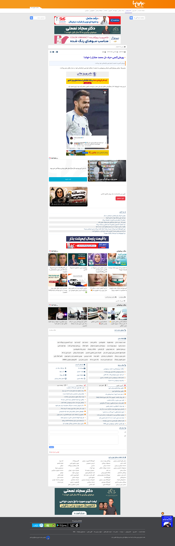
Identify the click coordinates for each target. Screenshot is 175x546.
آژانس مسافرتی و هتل (73, 485)
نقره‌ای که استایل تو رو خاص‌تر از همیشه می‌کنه (113, 220)
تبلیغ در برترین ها (98, 532)
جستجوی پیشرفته (81, 532)
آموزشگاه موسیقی (106, 482)
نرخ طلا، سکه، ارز (60, 368)
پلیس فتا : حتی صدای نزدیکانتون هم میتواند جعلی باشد (111, 222)
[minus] (53, 52)
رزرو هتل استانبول (120, 349)
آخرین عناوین (119, 385)
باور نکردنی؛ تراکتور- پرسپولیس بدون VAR (113, 424)
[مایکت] (37, 525)
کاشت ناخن (123, 463)
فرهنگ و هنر (99, 11)
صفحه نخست (141, 11)
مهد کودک (92, 468)
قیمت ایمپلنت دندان (120, 342)
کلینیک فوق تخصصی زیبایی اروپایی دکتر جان (114, 353)
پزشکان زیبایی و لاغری (120, 482)
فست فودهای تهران (90, 473)
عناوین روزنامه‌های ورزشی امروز (116, 388)
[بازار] (50, 525)
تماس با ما (115, 532)
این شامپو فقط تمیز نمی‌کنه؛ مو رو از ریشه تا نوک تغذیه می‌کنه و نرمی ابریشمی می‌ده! (104, 229)
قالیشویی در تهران (74, 482)
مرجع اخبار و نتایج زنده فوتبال (97, 346)
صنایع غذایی (92, 477)
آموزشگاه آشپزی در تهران (88, 461)
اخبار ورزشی (128, 11)
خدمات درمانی (106, 466)
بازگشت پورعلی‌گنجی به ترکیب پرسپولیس (114, 369)
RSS (74, 532)
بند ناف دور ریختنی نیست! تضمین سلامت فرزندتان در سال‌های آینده (108, 231)
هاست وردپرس (88, 356)
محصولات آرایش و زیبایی (120, 468)
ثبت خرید (68, 179)
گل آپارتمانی (101, 349)
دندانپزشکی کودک (121, 480)
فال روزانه (62, 375)
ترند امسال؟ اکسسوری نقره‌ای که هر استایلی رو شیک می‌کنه (110, 224)
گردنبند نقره (77, 342)
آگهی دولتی (89, 532)
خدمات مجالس (91, 482)
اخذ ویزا (61, 461)
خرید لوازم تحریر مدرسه (106, 360)
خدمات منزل (60, 477)
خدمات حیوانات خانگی (104, 468)
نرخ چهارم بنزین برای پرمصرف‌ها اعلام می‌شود (73, 421)
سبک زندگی (121, 11)
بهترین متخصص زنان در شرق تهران (73, 356)
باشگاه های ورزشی (105, 473)
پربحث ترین (60, 385)
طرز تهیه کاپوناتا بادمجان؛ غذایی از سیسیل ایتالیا (72, 418)
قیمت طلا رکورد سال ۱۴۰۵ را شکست (75, 388)
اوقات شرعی (80, 379)
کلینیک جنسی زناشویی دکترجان (93, 353)
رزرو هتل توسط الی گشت (74, 346)
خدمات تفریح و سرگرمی (57, 470)
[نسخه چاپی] (50, 52)
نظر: (125, 436)
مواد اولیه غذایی (62, 346)
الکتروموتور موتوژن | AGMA (70, 360)
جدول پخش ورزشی (59, 379)
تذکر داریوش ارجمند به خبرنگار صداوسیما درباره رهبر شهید (69, 406)
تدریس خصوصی (90, 463)
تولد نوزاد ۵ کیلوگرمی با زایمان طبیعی (115, 406)
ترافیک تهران (80, 375)
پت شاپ (108, 470)
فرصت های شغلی (107, 532)
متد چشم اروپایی (110, 349)
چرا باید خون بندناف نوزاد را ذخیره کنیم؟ (115, 218)
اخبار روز (135, 11)
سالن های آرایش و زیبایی (119, 461)
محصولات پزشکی (106, 463)
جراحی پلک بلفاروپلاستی (80, 349)
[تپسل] (50, 158)
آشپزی (110, 11)
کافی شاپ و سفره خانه (89, 475)
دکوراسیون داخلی (74, 475)
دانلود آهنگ (85, 346)
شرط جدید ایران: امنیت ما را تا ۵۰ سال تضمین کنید (111, 418)
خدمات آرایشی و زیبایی (120, 466)
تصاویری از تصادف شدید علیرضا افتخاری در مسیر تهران (70, 415)
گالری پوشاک (76, 461)
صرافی (61, 466)
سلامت (105, 11)
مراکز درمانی (123, 470)
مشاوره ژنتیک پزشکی (78, 353)
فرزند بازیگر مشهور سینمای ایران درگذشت (74, 397)
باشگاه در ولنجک (92, 349)
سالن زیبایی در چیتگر (120, 356)
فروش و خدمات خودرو (57, 480)
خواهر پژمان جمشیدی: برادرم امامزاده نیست (73, 394)
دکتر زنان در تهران (121, 475)
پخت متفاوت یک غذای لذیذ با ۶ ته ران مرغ (73, 391)
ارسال (51, 447)
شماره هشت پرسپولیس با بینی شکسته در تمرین (112, 378)
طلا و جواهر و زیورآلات (73, 466)
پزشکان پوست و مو (105, 461)
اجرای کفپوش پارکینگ (119, 360)
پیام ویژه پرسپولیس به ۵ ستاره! (116, 380)
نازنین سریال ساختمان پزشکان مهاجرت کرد (73, 424)
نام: (125, 432)
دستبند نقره (85, 342)
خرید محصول (120, 198)
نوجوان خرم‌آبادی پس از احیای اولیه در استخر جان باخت (110, 415)
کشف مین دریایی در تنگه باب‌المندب (115, 400)
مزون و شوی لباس (74, 463)
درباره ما (122, 532)
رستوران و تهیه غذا (90, 470)
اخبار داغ (101, 385)
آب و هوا (62, 372)
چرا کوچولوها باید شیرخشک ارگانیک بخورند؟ (114, 233)
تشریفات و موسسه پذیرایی (88, 480)
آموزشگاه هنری (106, 485)
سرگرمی (87, 11)
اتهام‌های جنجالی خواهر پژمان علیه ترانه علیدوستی (71, 412)
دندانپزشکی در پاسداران (107, 356)
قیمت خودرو (80, 372)
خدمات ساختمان (75, 480)
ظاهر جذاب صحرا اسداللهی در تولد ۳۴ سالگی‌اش (112, 403)
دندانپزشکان (123, 477)
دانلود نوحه (96, 356)
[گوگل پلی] (62, 525)
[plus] (57, 52)
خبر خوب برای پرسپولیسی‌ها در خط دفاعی (114, 375)
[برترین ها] (138, 4)
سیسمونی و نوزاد (59, 468)
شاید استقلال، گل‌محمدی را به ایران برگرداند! (113, 421)
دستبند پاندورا (122, 346)
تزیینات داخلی (75, 477)
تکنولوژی (92, 11)
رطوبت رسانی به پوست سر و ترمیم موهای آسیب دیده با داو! (110, 227)
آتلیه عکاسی (92, 485)
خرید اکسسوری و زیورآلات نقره (65, 342)
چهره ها (115, 11)
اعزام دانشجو (60, 463)
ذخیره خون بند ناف (66, 353)
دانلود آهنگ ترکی (58, 356)
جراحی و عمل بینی (83, 360)
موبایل (61, 473)
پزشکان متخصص (122, 473)
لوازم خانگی (60, 475)
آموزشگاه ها (107, 477)
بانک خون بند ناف (94, 360)
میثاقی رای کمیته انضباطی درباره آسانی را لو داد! (72, 400)
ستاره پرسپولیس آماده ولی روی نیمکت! (114, 372)
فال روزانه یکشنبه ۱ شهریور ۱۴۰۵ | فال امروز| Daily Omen (110, 397)
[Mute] (92, 180)
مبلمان (77, 468)
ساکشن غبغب (93, 342)
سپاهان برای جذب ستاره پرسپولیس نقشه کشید (72, 403)
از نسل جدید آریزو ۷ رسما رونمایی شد (114, 394)
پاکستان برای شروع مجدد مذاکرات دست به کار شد (112, 409)
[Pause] (90, 180)
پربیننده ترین (79, 385)
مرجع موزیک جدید (111, 346)
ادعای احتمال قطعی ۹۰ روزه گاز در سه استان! (113, 412)
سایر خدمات (60, 482)
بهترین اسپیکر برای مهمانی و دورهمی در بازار (114, 216)
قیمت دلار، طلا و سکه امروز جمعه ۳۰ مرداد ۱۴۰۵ (72, 409)
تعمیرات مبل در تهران (74, 470)
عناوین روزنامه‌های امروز (118, 391)
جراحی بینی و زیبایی (121, 485)
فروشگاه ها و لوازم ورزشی (103, 475)
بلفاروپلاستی (102, 342)
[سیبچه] (74, 525)
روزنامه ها (80, 368)
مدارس (93, 466)
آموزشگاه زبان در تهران (104, 480)
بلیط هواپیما (110, 342)
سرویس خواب (75, 473)
